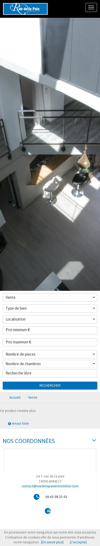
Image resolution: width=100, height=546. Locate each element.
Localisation (16, 319)
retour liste (20, 423)
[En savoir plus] (52, 542)
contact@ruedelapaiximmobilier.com (50, 486)
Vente (10, 297)
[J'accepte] (78, 542)
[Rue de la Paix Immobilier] (25, 9)
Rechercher (50, 385)
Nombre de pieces (20, 354)
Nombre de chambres (23, 364)
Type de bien (16, 308)
